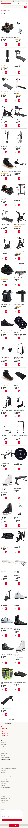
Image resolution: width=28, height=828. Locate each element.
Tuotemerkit (3, 10)
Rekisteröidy (4, 663)
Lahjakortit (4, 653)
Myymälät (3, 656)
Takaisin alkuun (7, 648)
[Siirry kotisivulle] (6, 3)
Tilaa (12, 745)
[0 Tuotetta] (26, 3)
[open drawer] (2, 6)
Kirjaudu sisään (5, 660)
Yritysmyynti (4, 658)
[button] (17, 1)
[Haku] (25, 7)
